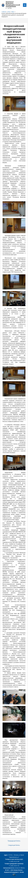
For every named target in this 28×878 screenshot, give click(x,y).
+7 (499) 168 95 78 (14, 865)
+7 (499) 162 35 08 (14, 861)
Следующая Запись (14, 845)
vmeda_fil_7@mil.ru (20, 868)
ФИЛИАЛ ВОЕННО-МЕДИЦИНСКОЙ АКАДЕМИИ (13, 4)
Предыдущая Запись (14, 841)
